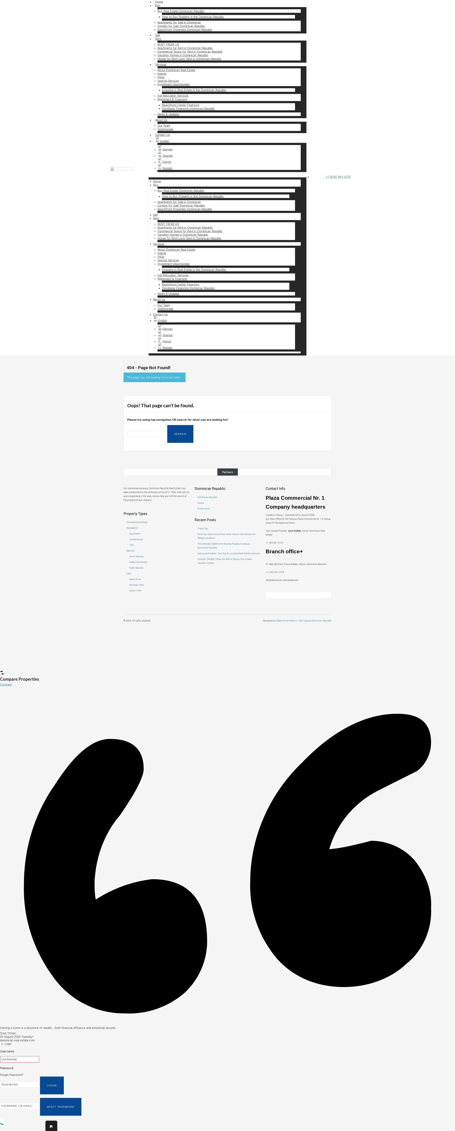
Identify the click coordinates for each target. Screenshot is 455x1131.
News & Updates (168, 114)
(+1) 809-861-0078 (275, 572)
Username (7, 1051)
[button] (227, 175)
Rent (158, 39)
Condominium (136, 539)
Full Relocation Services (172, 95)
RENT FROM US (168, 44)
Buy (157, 5)
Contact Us (162, 135)
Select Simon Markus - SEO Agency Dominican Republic (303, 620)
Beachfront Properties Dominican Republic (184, 29)
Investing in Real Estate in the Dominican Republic (194, 90)
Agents (161, 73)
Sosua (200, 503)
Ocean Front (135, 590)
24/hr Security (136, 556)
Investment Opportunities (173, 84)
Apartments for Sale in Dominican (179, 22)
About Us (161, 120)
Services (160, 64)
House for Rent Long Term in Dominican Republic (189, 58)
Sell (155, 215)
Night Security (136, 567)
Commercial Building (136, 522)
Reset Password (60, 1106)
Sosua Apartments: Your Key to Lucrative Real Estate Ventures (228, 553)
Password (6, 1068)
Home (157, 181)
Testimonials (165, 129)
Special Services (168, 81)
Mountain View (136, 585)
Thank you (202, 528)
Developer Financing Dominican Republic (188, 108)
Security (130, 550)
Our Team (163, 125)
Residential (132, 528)
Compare (6, 684)
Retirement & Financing (172, 99)
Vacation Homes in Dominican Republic (182, 55)
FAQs (160, 77)
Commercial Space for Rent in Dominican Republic (190, 51)
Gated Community (138, 562)
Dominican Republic (207, 497)
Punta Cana (203, 508)
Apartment (134, 533)
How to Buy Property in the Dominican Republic (193, 17)
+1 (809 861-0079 (274, 542)
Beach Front (135, 579)
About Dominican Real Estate (176, 70)
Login (52, 1085)
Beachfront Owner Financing (180, 105)
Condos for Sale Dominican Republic (181, 26)
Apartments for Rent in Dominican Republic (185, 48)
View (128, 573)
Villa (131, 545)
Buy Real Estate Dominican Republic (180, 11)
